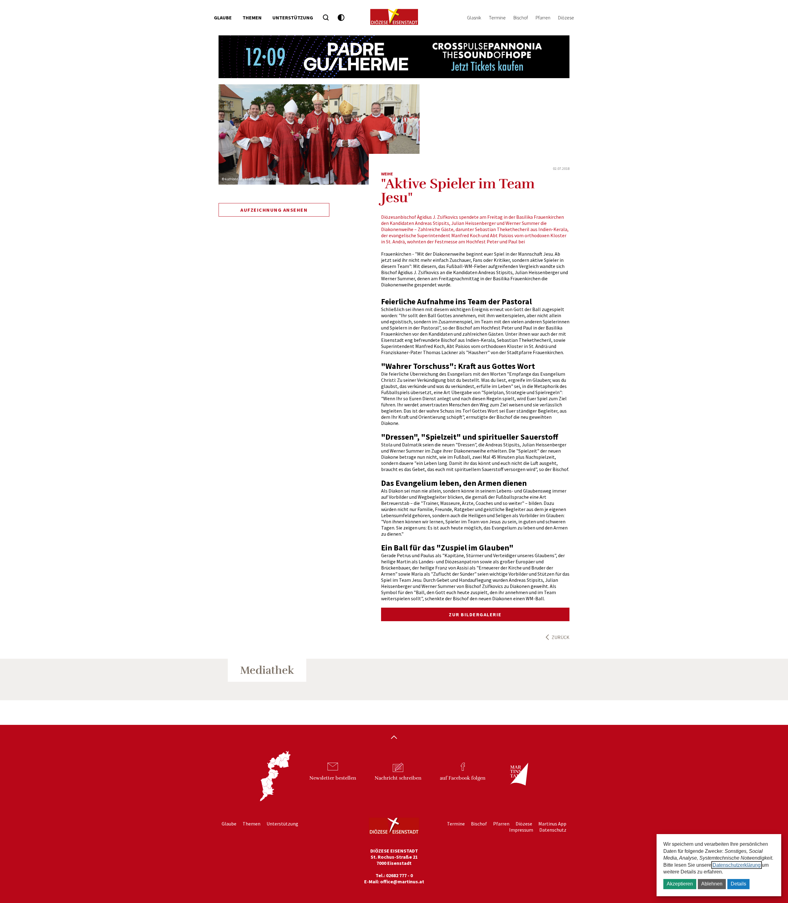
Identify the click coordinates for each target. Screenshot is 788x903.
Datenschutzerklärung (737, 865)
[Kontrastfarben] (341, 18)
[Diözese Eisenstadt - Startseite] (394, 17)
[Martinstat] (516, 779)
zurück (560, 637)
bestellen (332, 778)
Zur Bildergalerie (475, 614)
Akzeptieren (680, 883)
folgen (462, 778)
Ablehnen (711, 883)
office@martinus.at (402, 881)
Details (738, 883)
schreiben (398, 778)
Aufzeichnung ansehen (274, 210)
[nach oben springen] (394, 737)
